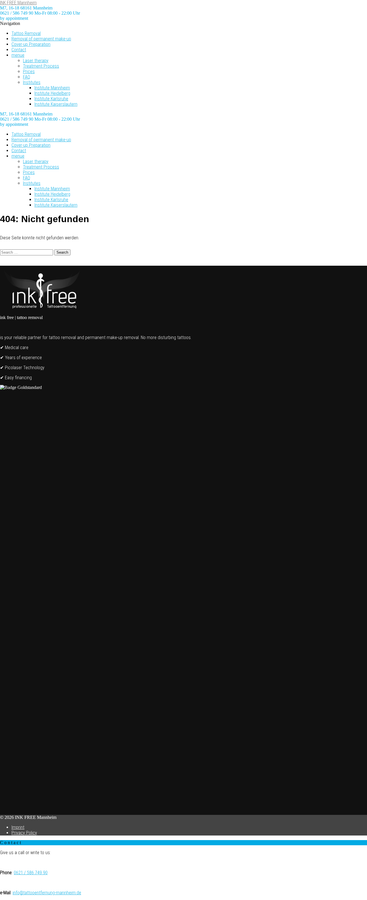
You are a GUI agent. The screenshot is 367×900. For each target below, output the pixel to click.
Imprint (17, 827)
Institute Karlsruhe (51, 98)
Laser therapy (35, 60)
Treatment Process (41, 66)
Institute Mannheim (52, 88)
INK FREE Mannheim (18, 2)
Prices (29, 71)
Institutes (31, 82)
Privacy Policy (24, 833)
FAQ (26, 77)
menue (17, 55)
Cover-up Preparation (30, 44)
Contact (18, 49)
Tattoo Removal (26, 33)
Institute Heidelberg (52, 93)
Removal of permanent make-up (41, 39)
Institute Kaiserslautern (55, 104)
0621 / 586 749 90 (31, 872)
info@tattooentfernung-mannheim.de (47, 892)
